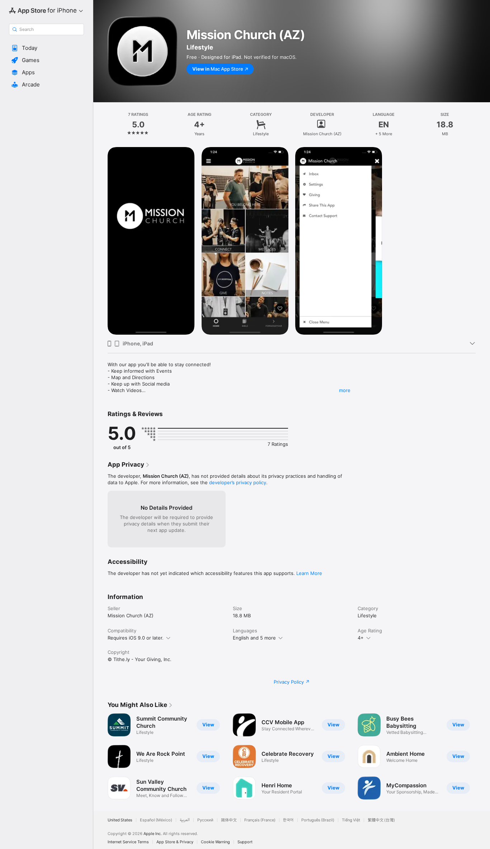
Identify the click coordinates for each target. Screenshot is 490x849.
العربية (185, 820)
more (344, 390)
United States (120, 820)
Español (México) (156, 820)
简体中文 (229, 820)
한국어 (288, 820)
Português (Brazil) (317, 820)
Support (245, 842)
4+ (361, 638)
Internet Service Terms (128, 842)
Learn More (309, 573)
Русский (205, 820)
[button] (46, 48)
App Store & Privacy (174, 842)
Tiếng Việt (351, 820)
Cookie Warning (215, 842)
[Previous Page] (100, 756)
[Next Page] (483, 756)
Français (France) (259, 820)
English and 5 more (254, 638)
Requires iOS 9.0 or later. (136, 638)
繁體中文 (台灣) (381, 820)
